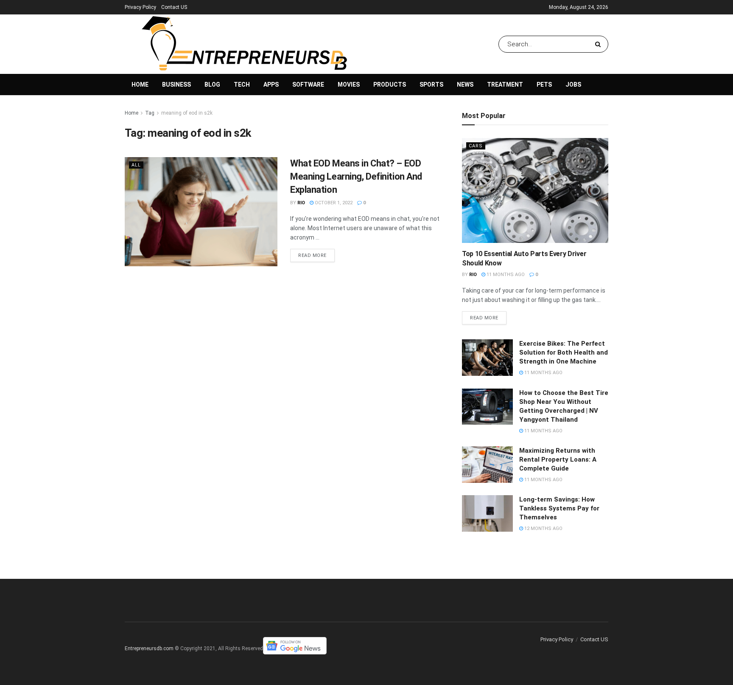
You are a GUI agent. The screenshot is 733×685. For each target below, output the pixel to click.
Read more (312, 255)
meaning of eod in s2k (187, 113)
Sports (431, 84)
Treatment (505, 84)
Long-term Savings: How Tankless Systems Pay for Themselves (559, 508)
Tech (242, 84)
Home (139, 84)
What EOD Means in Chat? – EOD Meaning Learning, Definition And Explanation (356, 176)
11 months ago (505, 274)
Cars (476, 146)
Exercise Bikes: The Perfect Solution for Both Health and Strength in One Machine (563, 352)
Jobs (573, 84)
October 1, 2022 (333, 203)
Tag (149, 113)
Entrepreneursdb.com (149, 648)
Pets (544, 84)
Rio (301, 203)
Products (389, 84)
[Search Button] (599, 44)
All (136, 165)
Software (308, 84)
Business (176, 84)
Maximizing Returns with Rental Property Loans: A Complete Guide (557, 459)
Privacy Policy (140, 7)
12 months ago (542, 528)
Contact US (174, 7)
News (465, 84)
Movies (349, 84)
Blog (212, 84)
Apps (271, 84)
